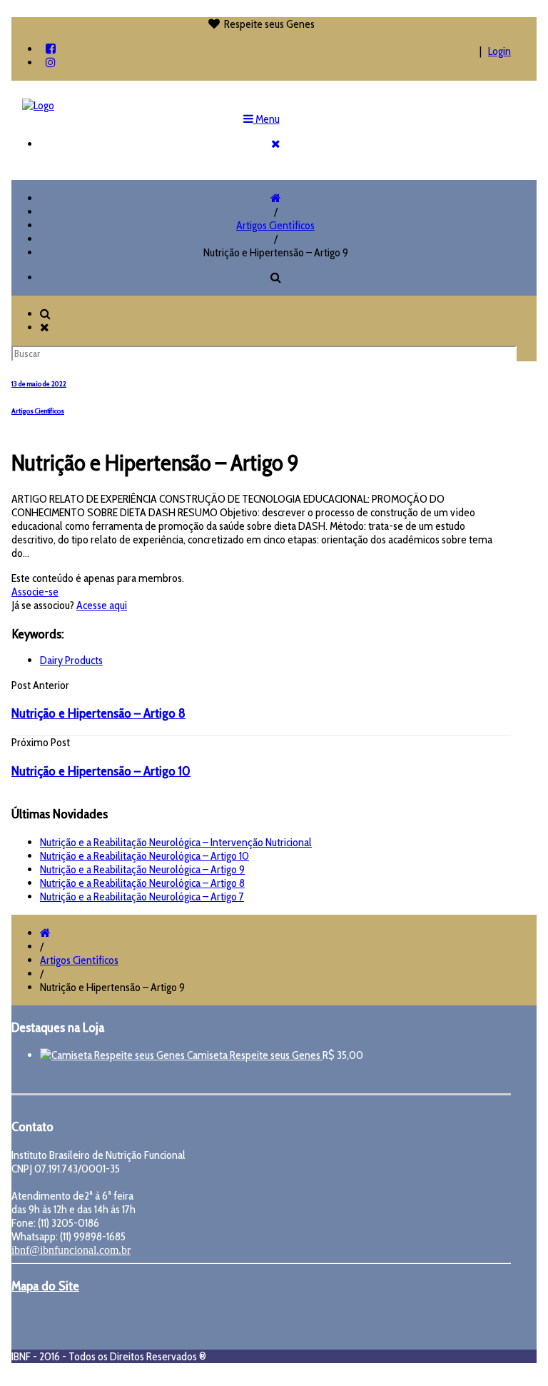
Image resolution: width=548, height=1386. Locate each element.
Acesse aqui (101, 605)
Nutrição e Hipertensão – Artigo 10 (101, 771)
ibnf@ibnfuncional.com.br (71, 1250)
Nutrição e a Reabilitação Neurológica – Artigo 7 (142, 896)
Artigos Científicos (275, 225)
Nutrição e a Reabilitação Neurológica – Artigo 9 (142, 869)
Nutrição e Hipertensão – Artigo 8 (98, 713)
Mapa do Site (45, 1285)
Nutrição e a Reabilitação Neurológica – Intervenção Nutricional (176, 842)
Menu (266, 119)
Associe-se (35, 591)
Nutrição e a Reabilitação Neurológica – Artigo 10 (144, 856)
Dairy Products (71, 660)
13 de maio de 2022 (38, 383)
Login (499, 51)
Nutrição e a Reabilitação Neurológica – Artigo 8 (142, 883)
